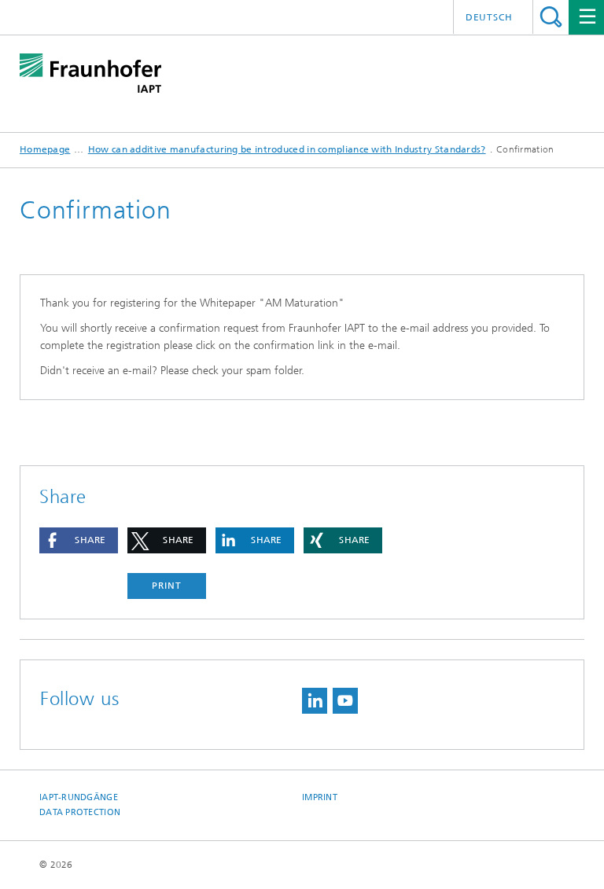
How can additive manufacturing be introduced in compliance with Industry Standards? (287, 149)
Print (167, 585)
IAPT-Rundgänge (78, 797)
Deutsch (489, 17)
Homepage (45, 149)
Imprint (319, 797)
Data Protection (79, 812)
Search (551, 17)
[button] (78, 540)
